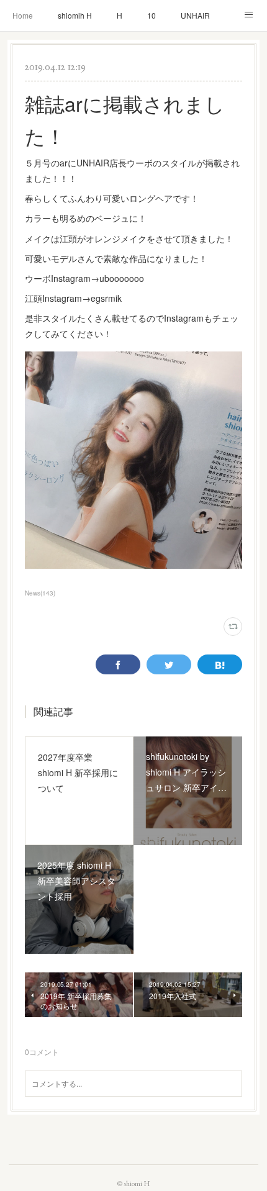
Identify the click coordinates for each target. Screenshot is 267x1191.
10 (151, 15)
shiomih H (75, 15)
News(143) (40, 593)
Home (22, 15)
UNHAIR (195, 15)
